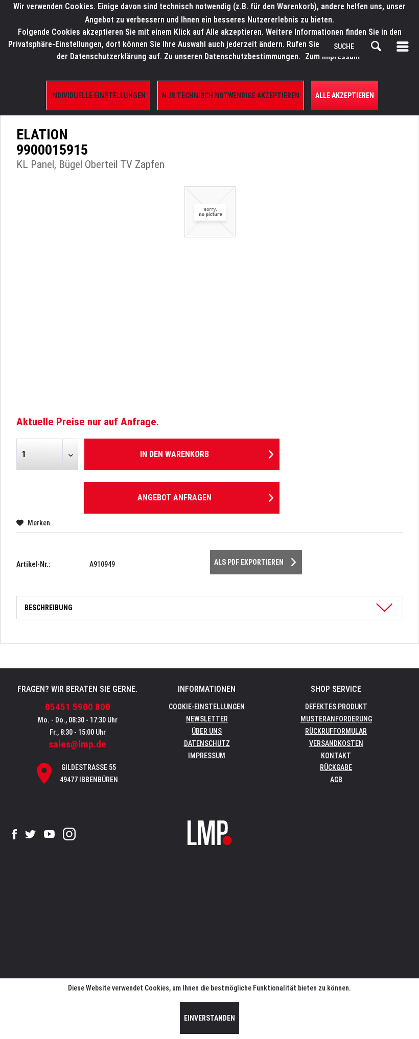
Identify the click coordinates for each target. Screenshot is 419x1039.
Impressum (206, 756)
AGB (336, 780)
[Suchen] (376, 46)
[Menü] (404, 46)
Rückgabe (336, 767)
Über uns (207, 731)
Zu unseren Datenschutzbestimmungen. (232, 56)
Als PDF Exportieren (249, 562)
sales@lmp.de (77, 744)
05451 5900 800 (77, 707)
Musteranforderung (336, 719)
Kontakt (336, 756)
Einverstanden (209, 1018)
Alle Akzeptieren (344, 95)
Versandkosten (336, 743)
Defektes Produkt (336, 707)
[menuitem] (404, 46)
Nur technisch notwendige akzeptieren (230, 95)
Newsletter (207, 719)
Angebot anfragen (174, 497)
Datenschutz (207, 743)
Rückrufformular (336, 731)
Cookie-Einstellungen (207, 707)
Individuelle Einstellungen (98, 95)
